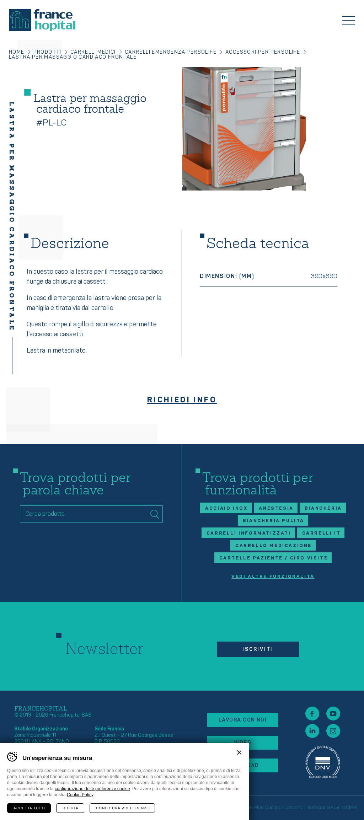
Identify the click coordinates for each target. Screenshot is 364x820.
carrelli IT (321, 533)
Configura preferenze (122, 808)
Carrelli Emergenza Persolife (170, 52)
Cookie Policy (80, 794)
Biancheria (323, 508)
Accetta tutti (29, 808)
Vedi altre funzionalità (273, 576)
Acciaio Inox (226, 508)
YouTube (333, 713)
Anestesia (276, 508)
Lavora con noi (243, 720)
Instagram (333, 731)
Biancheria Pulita (273, 521)
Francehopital (42, 20)
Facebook (312, 713)
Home (17, 52)
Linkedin (312, 731)
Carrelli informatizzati (249, 533)
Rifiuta (71, 808)
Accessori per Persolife (262, 52)
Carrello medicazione (273, 545)
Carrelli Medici (93, 52)
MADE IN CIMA (342, 807)
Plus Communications (278, 807)
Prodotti (47, 52)
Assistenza (323, 762)
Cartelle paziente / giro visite (273, 558)
